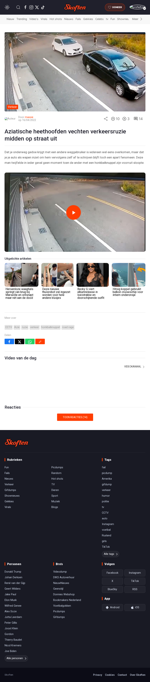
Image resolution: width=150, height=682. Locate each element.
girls (104, 541)
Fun (112, 18)
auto (104, 518)
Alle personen (15, 658)
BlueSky (112, 589)
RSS (134, 589)
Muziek (55, 501)
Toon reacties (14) (75, 417)
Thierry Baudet (13, 639)
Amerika (107, 478)
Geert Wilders (12, 588)
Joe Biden (10, 651)
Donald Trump (13, 571)
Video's (33, 18)
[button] (18, 7)
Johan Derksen (13, 577)
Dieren (55, 490)
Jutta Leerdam (13, 617)
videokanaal (133, 366)
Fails (78, 18)
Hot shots (56, 18)
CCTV (8, 327)
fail (104, 467)
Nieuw (10, 18)
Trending (21, 18)
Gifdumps (10, 490)
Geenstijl (58, 588)
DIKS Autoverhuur (63, 577)
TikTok (106, 546)
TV (53, 484)
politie (105, 501)
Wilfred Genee (13, 605)
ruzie (25, 327)
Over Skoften (137, 674)
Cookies (110, 674)
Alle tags (109, 554)
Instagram (108, 524)
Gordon (9, 634)
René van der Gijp (15, 583)
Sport (54, 495)
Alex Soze (11, 611)
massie (29, 117)
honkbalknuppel (50, 327)
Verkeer (9, 484)
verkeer (34, 327)
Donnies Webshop (64, 594)
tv (107, 18)
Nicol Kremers (13, 645)
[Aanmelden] (137, 7)
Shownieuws (125, 18)
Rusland (106, 535)
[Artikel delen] (106, 118)
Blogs (54, 507)
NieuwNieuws (61, 583)
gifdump (107, 484)
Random (56, 473)
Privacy (97, 674)
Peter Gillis (11, 622)
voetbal (106, 529)
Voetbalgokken (62, 605)
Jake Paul (10, 594)
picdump (107, 473)
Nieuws (68, 18)
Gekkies (88, 18)
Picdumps (57, 467)
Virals (44, 18)
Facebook (112, 572)
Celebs (99, 18)
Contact (122, 674)
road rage (68, 327)
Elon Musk (11, 600)
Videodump (60, 571)
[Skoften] (16, 442)
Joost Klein (11, 628)
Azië (17, 327)
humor (106, 495)
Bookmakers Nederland (67, 600)
